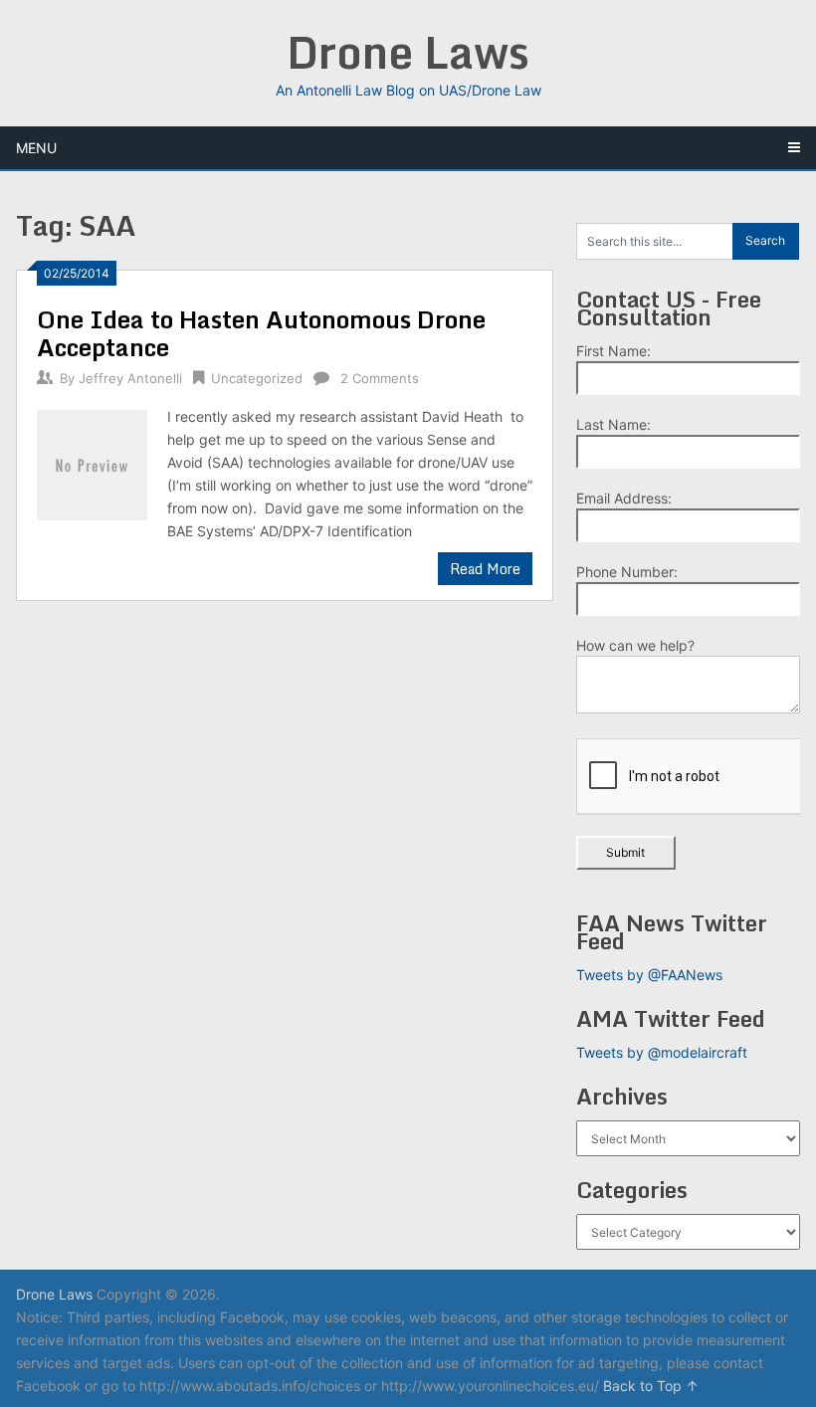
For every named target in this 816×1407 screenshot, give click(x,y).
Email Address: (624, 498)
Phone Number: (627, 571)
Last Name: (613, 424)
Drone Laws (408, 52)
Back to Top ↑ (651, 1385)
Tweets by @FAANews (649, 974)
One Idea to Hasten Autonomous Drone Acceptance (261, 333)
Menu (36, 147)
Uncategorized (257, 378)
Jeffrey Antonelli (130, 378)
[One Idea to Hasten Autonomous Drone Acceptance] (92, 462)
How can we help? (635, 645)
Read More (485, 568)
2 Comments (379, 378)
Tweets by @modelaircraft (661, 1052)
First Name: (613, 350)
